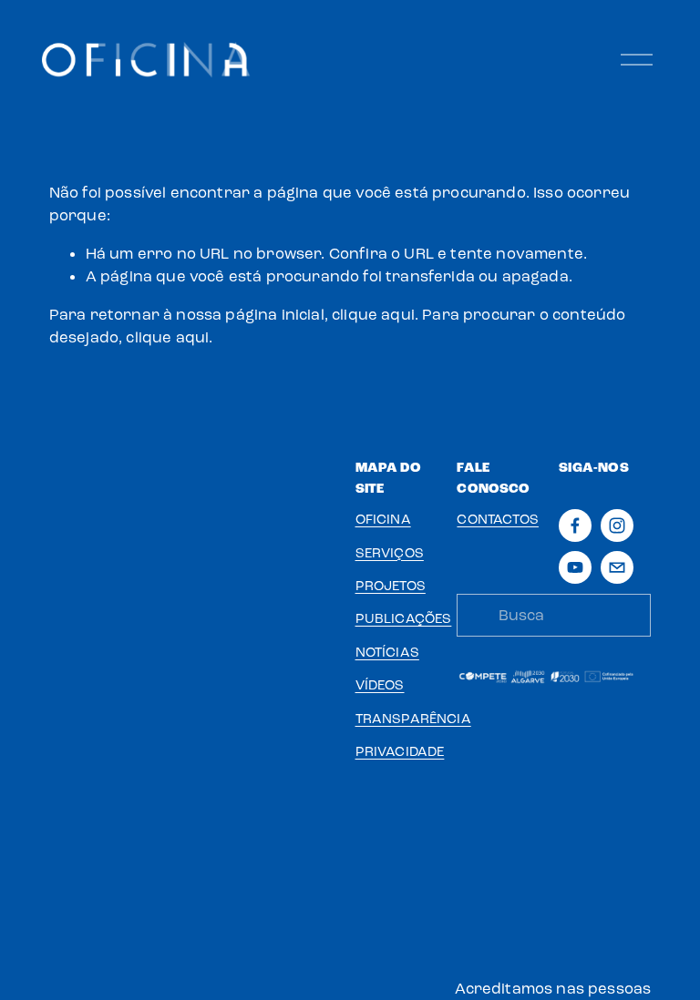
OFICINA (383, 519)
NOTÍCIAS (387, 652)
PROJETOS (390, 585)
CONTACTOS (498, 519)
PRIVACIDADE (400, 751)
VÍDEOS (380, 685)
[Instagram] (617, 525)
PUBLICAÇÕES (403, 618)
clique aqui (373, 314)
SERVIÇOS (389, 553)
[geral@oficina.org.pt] (617, 567)
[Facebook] (575, 525)
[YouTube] (575, 567)
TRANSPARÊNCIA (413, 718)
